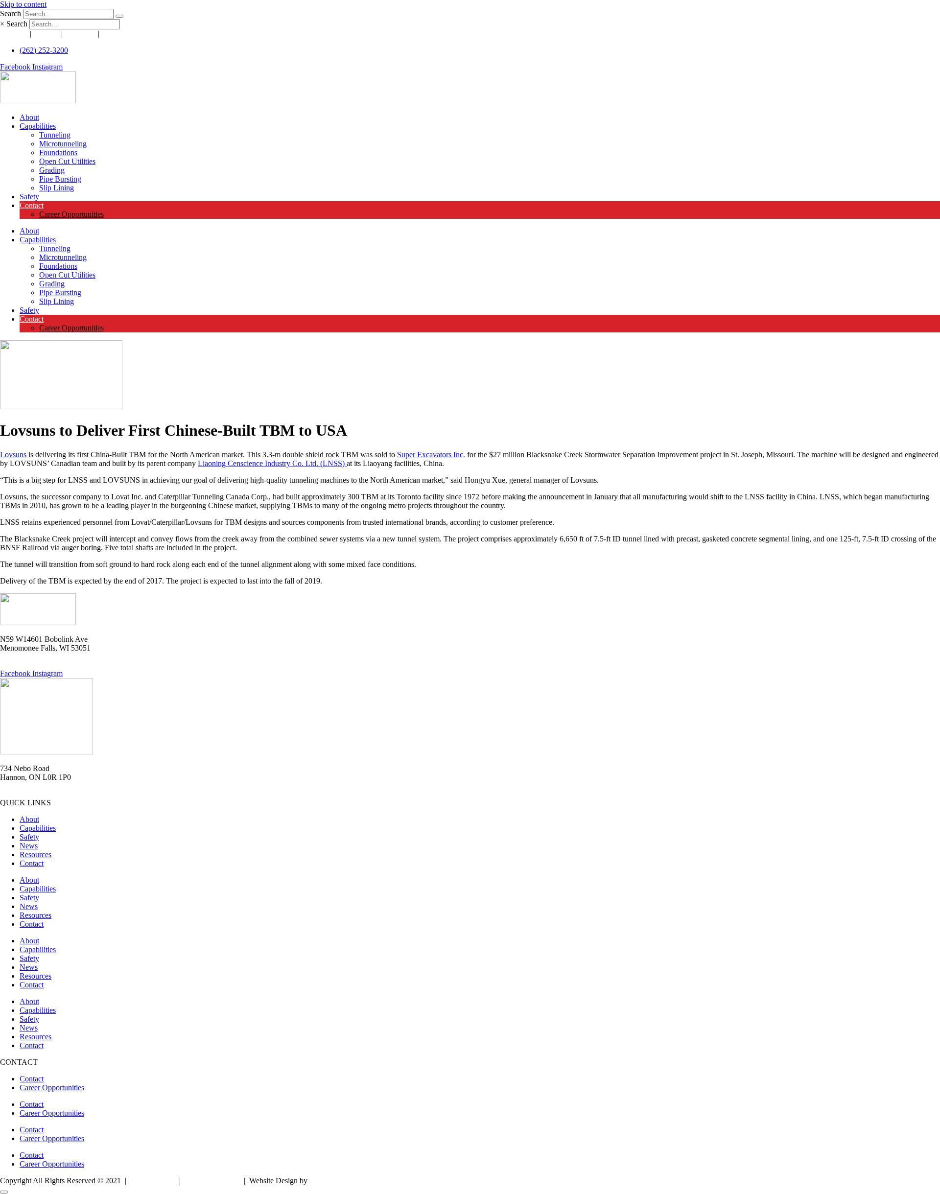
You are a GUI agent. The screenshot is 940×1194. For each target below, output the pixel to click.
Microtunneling (63, 144)
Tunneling (54, 135)
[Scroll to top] (4, 1192)
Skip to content (23, 4)
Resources (35, 854)
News (46, 33)
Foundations (58, 152)
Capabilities (38, 126)
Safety (29, 196)
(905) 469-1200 (24, 794)
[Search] (119, 16)
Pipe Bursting (60, 179)
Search (10, 13)
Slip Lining (56, 188)
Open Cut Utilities (67, 161)
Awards (12, 33)
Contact (32, 205)
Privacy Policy (152, 1180)
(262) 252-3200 (24, 664)
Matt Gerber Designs (341, 1180)
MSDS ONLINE (212, 1180)
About (29, 117)
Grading (52, 170)
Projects (117, 33)
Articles (80, 33)
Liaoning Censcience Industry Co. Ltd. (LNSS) (272, 463)
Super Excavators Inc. (431, 454)
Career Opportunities (71, 214)
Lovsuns (14, 454)
